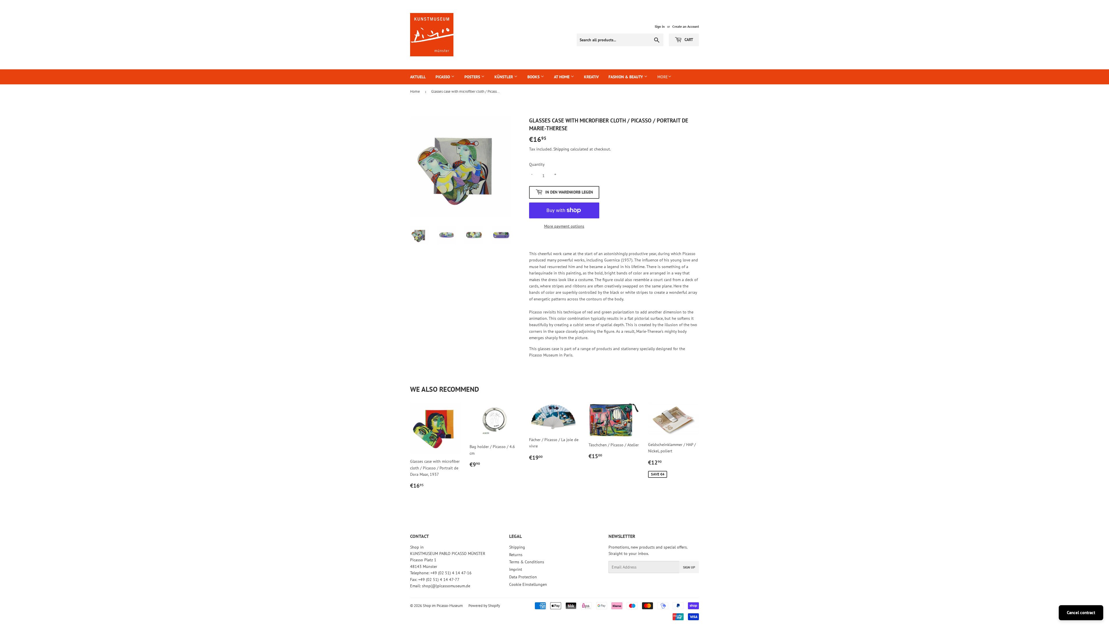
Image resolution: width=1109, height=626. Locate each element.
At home (562, 76)
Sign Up (689, 567)
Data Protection (523, 576)
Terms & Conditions (526, 561)
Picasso (443, 76)
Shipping (561, 149)
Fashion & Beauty (626, 76)
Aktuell (418, 76)
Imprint (515, 569)
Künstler (504, 76)
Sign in (660, 26)
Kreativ (591, 76)
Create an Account (685, 26)
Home (415, 91)
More (662, 76)
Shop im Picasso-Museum (443, 605)
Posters (472, 76)
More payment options (564, 226)
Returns (515, 554)
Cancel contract (1081, 612)
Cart (688, 39)
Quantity (537, 164)
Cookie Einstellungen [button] (528, 584)
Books (534, 76)
